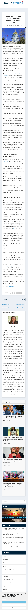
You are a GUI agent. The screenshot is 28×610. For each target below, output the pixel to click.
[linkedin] (17, 293)
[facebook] (10, 293)
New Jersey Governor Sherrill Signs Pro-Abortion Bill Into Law (12, 533)
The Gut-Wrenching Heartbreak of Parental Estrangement (7, 306)
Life (21, 25)
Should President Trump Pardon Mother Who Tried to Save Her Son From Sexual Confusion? (14, 538)
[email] (19, 293)
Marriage (5, 589)
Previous (6, 299)
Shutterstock (11, 286)
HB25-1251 (5, 161)
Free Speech (5, 576)
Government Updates (8, 579)
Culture (4, 556)
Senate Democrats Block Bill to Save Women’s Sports (20, 306)
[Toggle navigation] (25, 27)
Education (5, 559)
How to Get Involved (7, 583)
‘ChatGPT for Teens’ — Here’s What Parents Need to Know (13, 543)
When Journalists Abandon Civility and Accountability (12, 547)
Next (22, 299)
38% (14, 228)
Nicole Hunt (13, 327)
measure (7, 118)
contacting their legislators (9, 266)
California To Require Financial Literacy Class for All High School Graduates (13, 529)
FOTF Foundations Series (8, 569)
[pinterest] (14, 293)
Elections (5, 562)
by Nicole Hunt (8, 25)
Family (4, 566)
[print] (21, 293)
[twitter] (12, 293)
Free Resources (6, 572)
